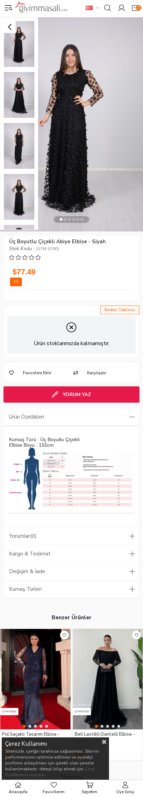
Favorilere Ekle (64, 635)
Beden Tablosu (119, 310)
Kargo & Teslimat (30, 553)
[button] (61, 219)
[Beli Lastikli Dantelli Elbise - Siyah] (108, 679)
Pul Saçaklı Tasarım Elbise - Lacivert (31, 737)
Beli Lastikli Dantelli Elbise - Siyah (105, 737)
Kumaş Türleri (25, 589)
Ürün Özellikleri (26, 416)
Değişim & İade (27, 571)
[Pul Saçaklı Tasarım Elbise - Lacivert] (35, 679)
